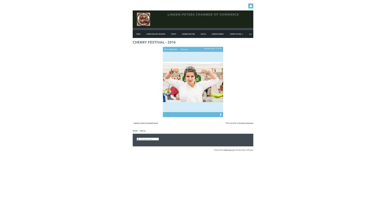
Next (220, 114)
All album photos (171, 49)
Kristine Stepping (246, 123)
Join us (142, 130)
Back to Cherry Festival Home (146, 123)
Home (135, 130)
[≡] (250, 34)
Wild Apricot (229, 150)
